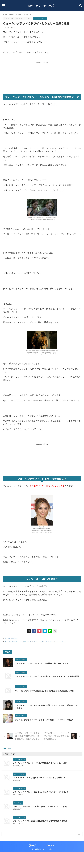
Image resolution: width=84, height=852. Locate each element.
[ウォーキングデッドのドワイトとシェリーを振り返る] (45, 631)
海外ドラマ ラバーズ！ (42, 5)
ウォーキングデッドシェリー (14, 642)
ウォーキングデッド (11, 638)
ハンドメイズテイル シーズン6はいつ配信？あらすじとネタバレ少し (41, 792)
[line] (50, 631)
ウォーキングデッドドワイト (32, 642)
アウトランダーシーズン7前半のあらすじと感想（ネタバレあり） (40, 806)
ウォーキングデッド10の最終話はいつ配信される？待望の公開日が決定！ (45, 691)
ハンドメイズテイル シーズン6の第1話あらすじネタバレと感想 (40, 763)
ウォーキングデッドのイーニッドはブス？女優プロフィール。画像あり (44, 720)
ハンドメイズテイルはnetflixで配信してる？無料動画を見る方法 (40, 821)
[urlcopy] (55, 631)
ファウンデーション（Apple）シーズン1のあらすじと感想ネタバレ (41, 777)
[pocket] (39, 631)
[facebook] (34, 631)
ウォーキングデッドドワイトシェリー (52, 642)
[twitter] (29, 631)
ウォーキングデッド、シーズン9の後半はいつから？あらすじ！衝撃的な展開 (47, 676)
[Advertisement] (42, 77)
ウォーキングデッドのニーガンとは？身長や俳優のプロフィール (41, 663)
